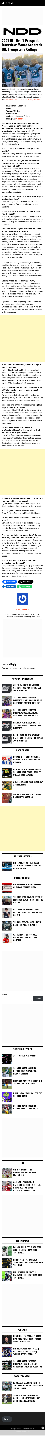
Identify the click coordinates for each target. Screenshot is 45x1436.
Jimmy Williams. (34, 99)
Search (4, 994)
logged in (15, 668)
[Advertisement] (22, 338)
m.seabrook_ (21, 119)
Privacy (6, 1419)
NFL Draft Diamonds (14, 99)
